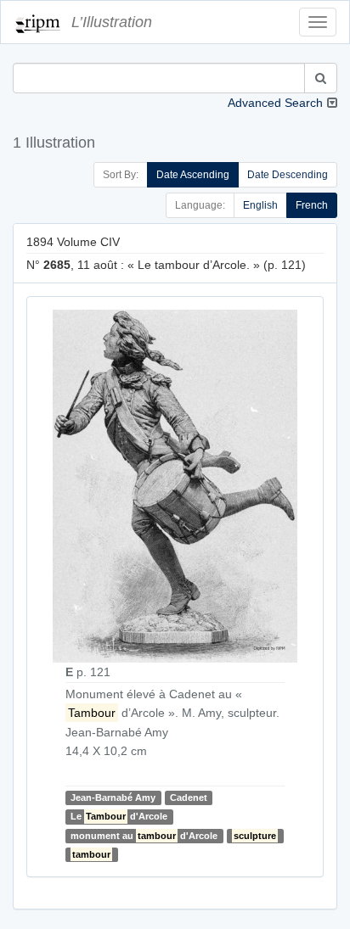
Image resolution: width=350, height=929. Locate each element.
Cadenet (188, 797)
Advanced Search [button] (275, 102)
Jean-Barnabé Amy (113, 797)
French (312, 205)
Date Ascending (192, 175)
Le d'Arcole (119, 817)
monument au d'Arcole (144, 836)
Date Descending (287, 175)
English (260, 205)
